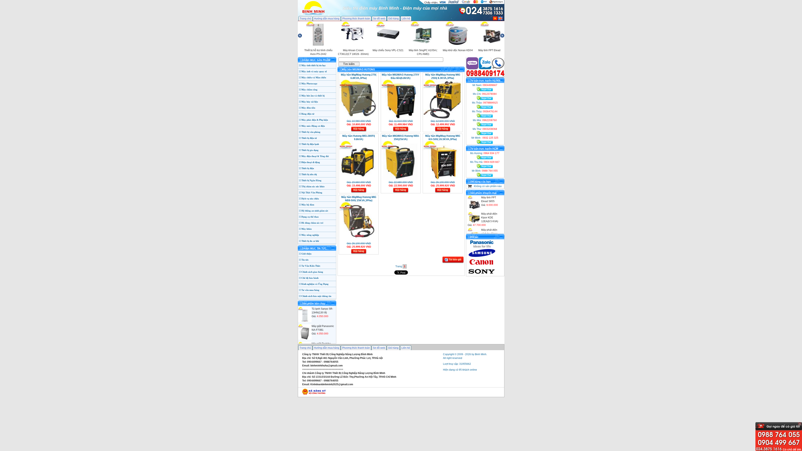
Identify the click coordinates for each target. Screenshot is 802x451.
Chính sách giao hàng (312, 272)
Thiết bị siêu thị (309, 174)
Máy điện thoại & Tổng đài (315, 156)
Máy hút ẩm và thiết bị (313, 95)
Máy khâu (306, 229)
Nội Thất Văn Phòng (311, 192)
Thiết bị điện (307, 168)
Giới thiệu (306, 253)
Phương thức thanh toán (356, 18)
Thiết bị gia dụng (310, 150)
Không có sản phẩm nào (488, 186)
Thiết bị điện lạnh (310, 144)
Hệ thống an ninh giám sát (314, 210)
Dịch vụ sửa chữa (310, 198)
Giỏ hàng (393, 18)
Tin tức (305, 259)
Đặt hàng (358, 128)
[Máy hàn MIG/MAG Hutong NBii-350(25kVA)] (400, 179)
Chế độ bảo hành (310, 278)
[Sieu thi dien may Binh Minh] (313, 14)
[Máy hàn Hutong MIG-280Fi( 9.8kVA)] (358, 179)
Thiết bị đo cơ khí (310, 241)
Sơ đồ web (379, 18)
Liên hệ (406, 18)
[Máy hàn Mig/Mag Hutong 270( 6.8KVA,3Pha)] (358, 118)
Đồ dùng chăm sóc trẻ (312, 223)
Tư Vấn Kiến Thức (310, 266)
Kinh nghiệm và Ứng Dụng (315, 284)
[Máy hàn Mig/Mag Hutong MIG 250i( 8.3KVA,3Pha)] (442, 118)
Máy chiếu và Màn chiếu (313, 77)
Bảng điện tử (307, 114)
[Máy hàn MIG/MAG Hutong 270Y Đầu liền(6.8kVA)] (400, 118)
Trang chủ (305, 18)
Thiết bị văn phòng (310, 132)
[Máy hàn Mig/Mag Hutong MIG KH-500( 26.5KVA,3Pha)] (442, 179)
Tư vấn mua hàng (310, 290)
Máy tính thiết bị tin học (313, 65)
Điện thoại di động (310, 162)
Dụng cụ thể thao (310, 216)
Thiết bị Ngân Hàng (311, 180)
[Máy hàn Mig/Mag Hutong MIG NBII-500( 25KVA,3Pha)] (358, 240)
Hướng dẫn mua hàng (326, 18)
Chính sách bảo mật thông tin (316, 296)
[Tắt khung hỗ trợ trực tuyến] (799, 424)
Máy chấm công (309, 89)
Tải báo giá (454, 259)
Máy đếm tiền (308, 107)
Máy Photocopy (309, 83)
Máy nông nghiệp (310, 235)
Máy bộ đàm (307, 204)
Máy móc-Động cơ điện (313, 126)
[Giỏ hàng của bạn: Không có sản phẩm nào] (470, 187)
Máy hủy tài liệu (309, 101)
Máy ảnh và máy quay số (314, 71)
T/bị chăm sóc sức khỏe (313, 186)
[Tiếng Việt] (495, 19)
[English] (500, 19)
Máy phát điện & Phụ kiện (314, 120)
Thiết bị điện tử (309, 138)
